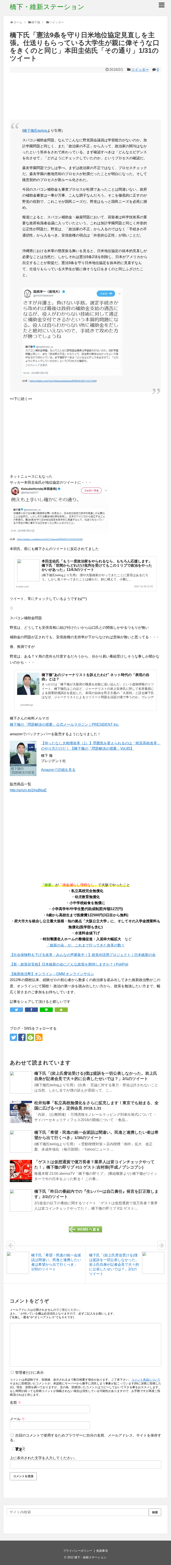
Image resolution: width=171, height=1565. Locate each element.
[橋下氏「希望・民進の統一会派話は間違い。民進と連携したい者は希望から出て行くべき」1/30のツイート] (21, 1141)
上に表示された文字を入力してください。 (43, 1458)
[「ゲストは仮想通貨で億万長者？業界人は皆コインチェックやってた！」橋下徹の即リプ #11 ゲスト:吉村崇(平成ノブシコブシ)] (21, 1171)
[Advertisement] (85, 96)
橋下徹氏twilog (35, 130)
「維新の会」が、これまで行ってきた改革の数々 (85, 945)
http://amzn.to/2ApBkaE (28, 790)
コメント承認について (145, 1379)
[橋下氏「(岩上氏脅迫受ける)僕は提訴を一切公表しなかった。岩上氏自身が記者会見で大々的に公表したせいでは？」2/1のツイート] (21, 1082)
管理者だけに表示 (29, 1372)
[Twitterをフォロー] (13, 1037)
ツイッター (140, 69)
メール (17, 1419)
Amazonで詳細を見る (58, 770)
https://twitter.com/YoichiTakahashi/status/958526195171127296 (63, 381)
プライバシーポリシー (77, 1550)
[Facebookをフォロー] (22, 1037)
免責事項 (102, 1550)
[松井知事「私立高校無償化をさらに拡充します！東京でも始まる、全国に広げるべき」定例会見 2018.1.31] (21, 1112)
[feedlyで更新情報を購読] (30, 1037)
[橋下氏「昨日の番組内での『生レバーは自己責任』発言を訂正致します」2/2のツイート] (21, 1200)
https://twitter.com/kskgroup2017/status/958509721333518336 (49, 539)
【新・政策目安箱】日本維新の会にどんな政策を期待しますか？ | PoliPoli (69, 964)
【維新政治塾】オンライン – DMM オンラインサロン (52, 974)
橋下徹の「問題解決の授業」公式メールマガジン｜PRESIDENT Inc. (64, 724)
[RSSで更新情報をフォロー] (39, 1037)
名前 (15, 1402)
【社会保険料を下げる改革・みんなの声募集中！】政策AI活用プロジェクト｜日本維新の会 (83, 955)
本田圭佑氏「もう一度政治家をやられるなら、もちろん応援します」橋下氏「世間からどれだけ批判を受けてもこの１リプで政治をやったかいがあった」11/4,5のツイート (97, 565)
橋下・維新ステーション (47, 6)
